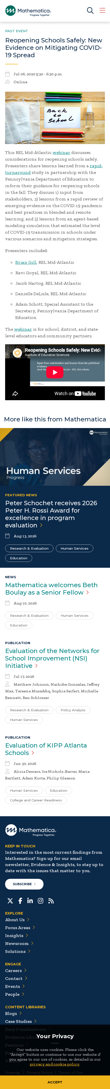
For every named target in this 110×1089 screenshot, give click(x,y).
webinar (61, 152)
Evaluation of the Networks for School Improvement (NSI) (52, 658)
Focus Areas (17, 927)
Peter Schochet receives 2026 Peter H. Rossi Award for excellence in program (51, 514)
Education (18, 558)
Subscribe (22, 884)
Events (12, 986)
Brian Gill (25, 262)
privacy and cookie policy (55, 1064)
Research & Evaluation (29, 548)
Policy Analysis (73, 710)
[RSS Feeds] (51, 900)
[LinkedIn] (30, 900)
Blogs (11, 1013)
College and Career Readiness (36, 800)
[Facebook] (20, 900)
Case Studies (18, 1021)
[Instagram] (40, 900)
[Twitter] (10, 900)
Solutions (15, 951)
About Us (15, 919)
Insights (14, 935)
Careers (13, 970)
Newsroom (17, 943)
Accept (55, 1082)
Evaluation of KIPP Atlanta (46, 749)
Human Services (75, 548)
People (12, 994)
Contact (14, 978)
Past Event (16, 31)
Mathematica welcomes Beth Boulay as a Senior (51, 588)
